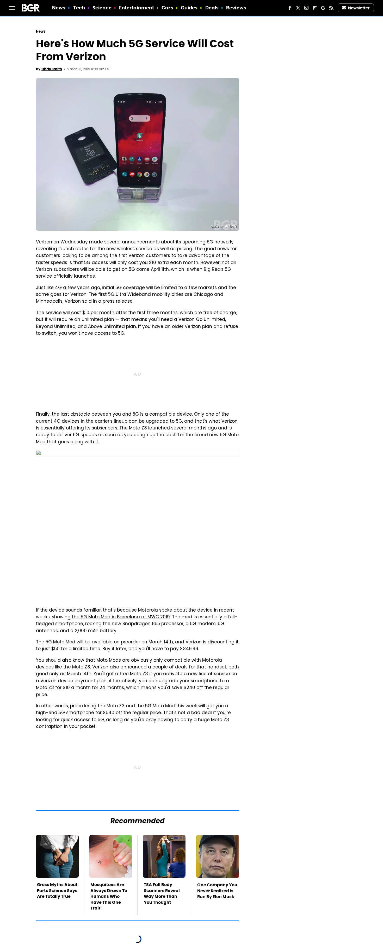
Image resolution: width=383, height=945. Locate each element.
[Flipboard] (315, 8)
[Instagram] (306, 8)
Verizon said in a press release (99, 301)
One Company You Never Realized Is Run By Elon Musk (217, 890)
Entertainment (136, 8)
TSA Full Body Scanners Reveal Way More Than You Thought (162, 893)
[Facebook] (290, 8)
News (58, 8)
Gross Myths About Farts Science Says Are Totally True (57, 890)
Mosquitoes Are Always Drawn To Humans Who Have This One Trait (108, 896)
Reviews (236, 8)
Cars (167, 8)
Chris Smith (51, 69)
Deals (212, 8)
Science (102, 8)
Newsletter (358, 7)
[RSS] (331, 8)
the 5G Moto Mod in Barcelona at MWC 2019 (121, 617)
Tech (79, 8)
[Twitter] (298, 8)
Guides (189, 8)
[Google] (323, 8)
